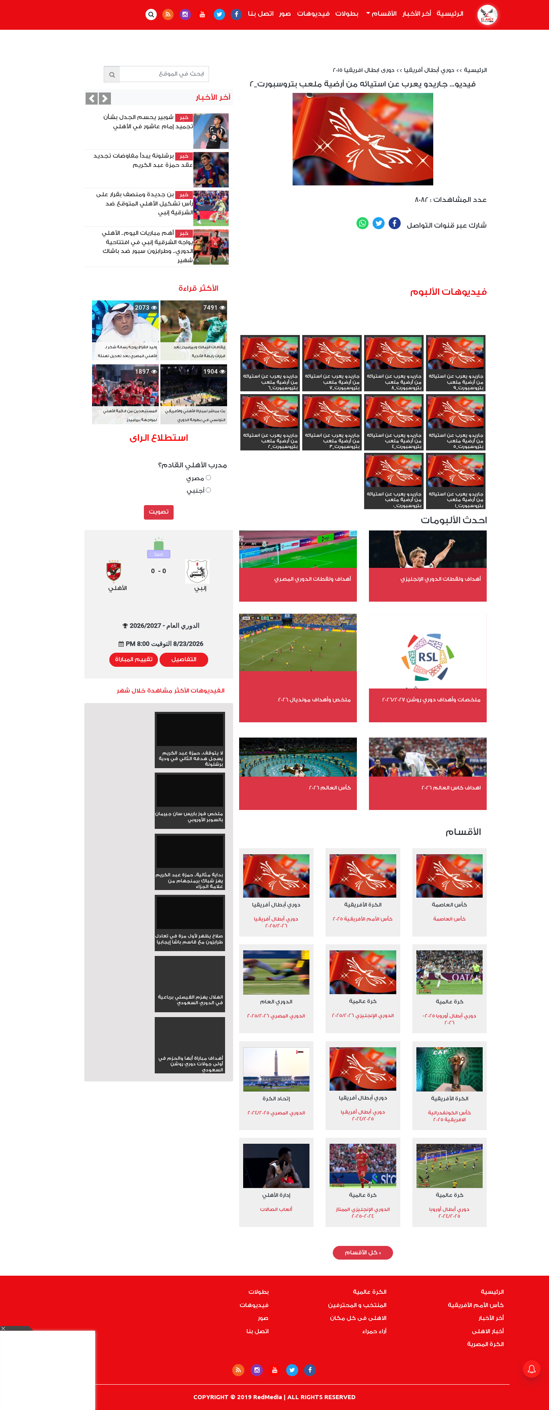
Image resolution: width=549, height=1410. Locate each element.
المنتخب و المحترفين (357, 1305)
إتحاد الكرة (276, 1099)
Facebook (395, 223)
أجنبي (196, 490)
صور (285, 13)
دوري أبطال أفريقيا (429, 70)
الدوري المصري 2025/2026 (276, 1016)
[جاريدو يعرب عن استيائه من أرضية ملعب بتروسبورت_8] (394, 354)
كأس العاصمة (449, 905)
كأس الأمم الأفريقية (476, 1305)
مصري (196, 478)
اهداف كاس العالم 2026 (451, 788)
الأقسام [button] (383, 13)
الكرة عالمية (369, 1292)
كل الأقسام (363, 1253)
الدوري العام (276, 1002)
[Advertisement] (385, 261)
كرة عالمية (449, 1002)
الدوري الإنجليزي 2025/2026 (363, 1015)
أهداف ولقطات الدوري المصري (312, 579)
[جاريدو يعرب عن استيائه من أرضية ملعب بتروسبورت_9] (455, 354)
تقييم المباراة (133, 659)
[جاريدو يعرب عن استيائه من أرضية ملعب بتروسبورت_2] (270, 413)
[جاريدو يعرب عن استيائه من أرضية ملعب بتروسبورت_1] (455, 472)
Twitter (379, 223)
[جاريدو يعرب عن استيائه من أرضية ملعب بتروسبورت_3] (332, 413)
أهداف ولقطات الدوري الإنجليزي (440, 579)
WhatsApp (362, 223)
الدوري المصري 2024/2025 (276, 1113)
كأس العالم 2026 (330, 788)
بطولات (346, 13)
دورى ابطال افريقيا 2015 (363, 70)
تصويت (158, 512)
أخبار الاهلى (488, 1331)
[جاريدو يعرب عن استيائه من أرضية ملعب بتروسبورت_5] (455, 413)
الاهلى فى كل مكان (358, 1318)
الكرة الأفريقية (362, 905)
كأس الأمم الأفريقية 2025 (363, 919)
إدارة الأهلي (276, 1195)
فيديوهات (313, 13)
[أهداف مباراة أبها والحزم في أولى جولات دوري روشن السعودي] (190, 1049)
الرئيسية (448, 13)
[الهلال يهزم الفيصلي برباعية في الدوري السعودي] (190, 988)
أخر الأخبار (416, 13)
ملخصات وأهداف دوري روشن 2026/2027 (431, 700)
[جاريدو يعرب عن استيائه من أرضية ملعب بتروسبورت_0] (394, 472)
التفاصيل (183, 659)
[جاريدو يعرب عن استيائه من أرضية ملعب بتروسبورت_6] (270, 354)
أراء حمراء (374, 1331)
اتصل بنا (260, 13)
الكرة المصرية (485, 1344)
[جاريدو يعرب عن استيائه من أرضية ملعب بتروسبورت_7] (332, 354)
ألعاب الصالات (276, 1209)
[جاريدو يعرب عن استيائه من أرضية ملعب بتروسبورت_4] (394, 413)
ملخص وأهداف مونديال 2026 (314, 700)
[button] (92, 98)
